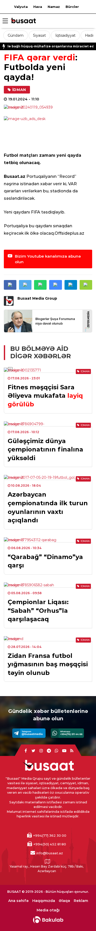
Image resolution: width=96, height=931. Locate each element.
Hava (37, 7)
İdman (19, 89)
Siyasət (39, 35)
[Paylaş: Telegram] (71, 285)
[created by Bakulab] (48, 919)
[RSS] (72, 750)
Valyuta (21, 7)
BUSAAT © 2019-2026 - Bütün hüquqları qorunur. (48, 892)
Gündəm (16, 35)
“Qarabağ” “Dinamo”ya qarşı (45, 561)
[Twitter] (33, 750)
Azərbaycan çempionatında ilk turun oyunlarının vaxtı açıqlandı (48, 507)
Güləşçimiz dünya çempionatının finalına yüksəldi (45, 449)
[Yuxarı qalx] (82, 917)
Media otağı (48, 910)
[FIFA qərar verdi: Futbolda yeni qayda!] (48, 107)
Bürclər (72, 7)
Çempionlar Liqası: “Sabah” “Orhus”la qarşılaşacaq (38, 610)
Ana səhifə (18, 901)
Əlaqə (64, 901)
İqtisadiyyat (65, 35)
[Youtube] (64, 750)
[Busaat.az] (23, 21)
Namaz (54, 7)
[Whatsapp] (67, 733)
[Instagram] (41, 750)
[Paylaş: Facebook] (10, 285)
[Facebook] (26, 750)
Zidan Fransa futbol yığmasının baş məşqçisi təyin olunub (48, 664)
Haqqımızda (43, 901)
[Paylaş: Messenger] (55, 285)
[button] (86, 285)
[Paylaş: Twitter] (25, 285)
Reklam (81, 901)
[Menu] (5, 21)
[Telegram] (29, 733)
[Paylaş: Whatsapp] (40, 285)
